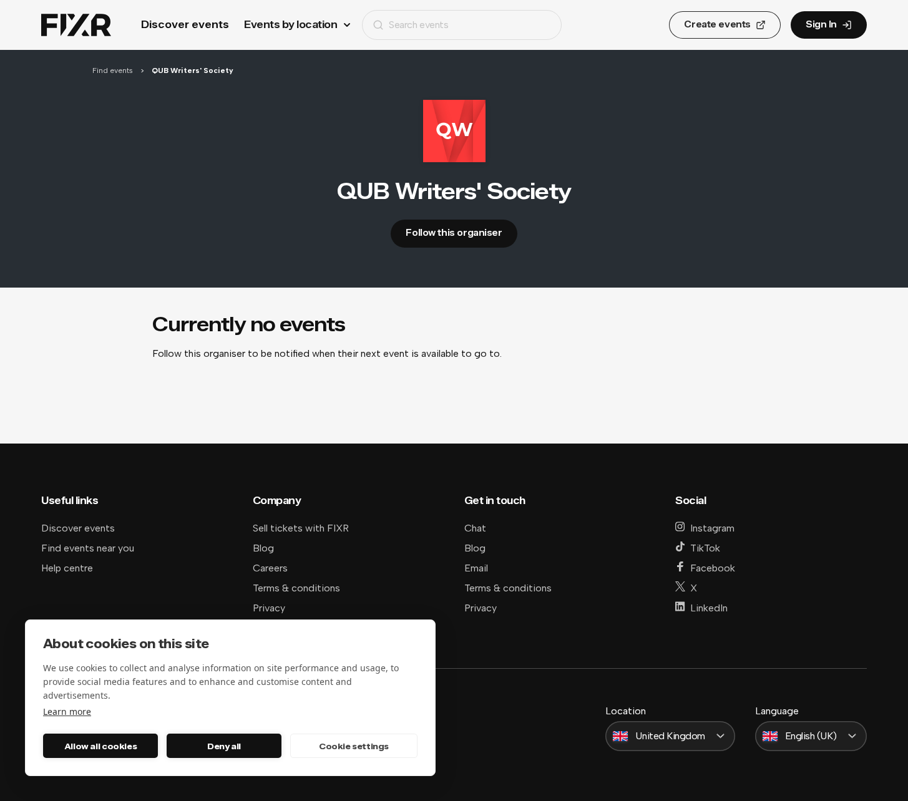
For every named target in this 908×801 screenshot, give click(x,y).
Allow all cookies (100, 746)
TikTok (705, 548)
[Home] (76, 25)
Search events (418, 25)
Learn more (67, 711)
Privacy (269, 608)
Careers (270, 568)
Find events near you (87, 548)
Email (476, 568)
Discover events (185, 25)
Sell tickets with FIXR (301, 528)
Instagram (712, 528)
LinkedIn (709, 608)
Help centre (67, 568)
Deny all (224, 746)
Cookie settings (354, 746)
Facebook (712, 568)
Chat (475, 528)
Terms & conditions (296, 588)
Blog (263, 548)
